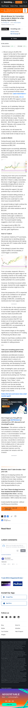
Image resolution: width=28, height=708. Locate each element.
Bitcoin (21, 97)
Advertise (17, 628)
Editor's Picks (14, 6)
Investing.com (15, 29)
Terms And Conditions (6, 688)
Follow (15, 38)
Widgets (3, 634)
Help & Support (19, 631)
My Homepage (14, 33)
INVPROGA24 (15, 420)
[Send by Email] (15, 516)
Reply (4, 564)
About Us (17, 625)
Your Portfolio (4, 631)
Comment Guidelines (6, 554)
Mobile (3, 628)
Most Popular (5, 6)
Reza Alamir (8, 558)
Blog (2, 625)
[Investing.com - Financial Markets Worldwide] (9, 2)
